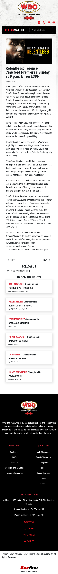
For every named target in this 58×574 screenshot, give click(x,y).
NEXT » (46, 259)
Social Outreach (43, 473)
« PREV (11, 259)
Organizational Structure (14, 468)
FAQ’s (14, 457)
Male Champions (43, 452)
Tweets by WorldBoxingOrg (18, 270)
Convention (43, 483)
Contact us (14, 452)
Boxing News (44, 462)
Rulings (43, 468)
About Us (14, 462)
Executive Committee (14, 473)
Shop (44, 478)
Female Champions (43, 457)
